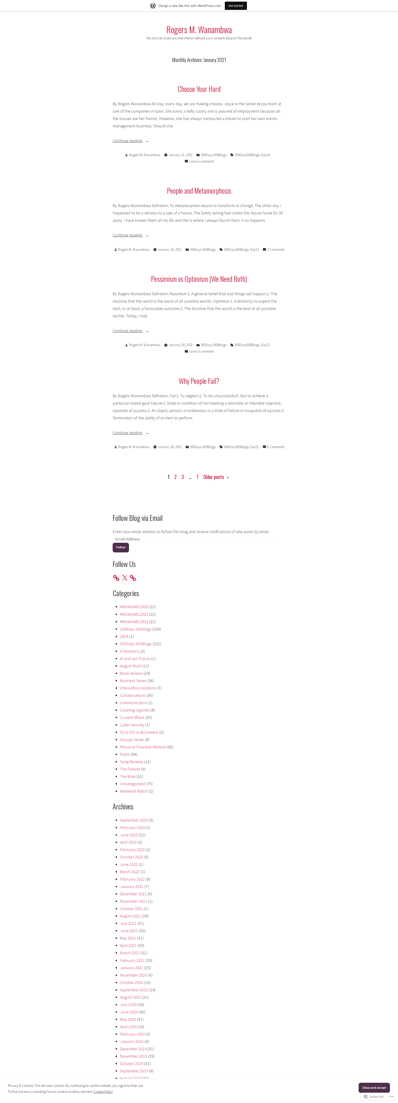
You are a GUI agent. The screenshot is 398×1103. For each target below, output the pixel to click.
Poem (125, 754)
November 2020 (133, 975)
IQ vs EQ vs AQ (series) (139, 732)
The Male (128, 776)
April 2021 (128, 945)
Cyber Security (132, 724)
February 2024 (132, 827)
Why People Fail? (199, 380)
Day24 (265, 155)
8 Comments (275, 447)
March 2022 (130, 871)
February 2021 (132, 960)
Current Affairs (132, 717)
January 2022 (131, 886)
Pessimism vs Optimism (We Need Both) (199, 278)
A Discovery (130, 651)
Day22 (265, 345)
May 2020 (128, 1019)
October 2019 (131, 1063)
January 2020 (131, 1041)
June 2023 (129, 834)
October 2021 (131, 908)
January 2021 (131, 967)
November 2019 (133, 1056)
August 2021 (130, 916)
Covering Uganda (134, 710)
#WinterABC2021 (134, 614)
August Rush (131, 665)
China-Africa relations (138, 688)
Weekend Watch (134, 791)
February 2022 (132, 879)
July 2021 (128, 923)
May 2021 (128, 938)
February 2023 (132, 849)
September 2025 (134, 820)
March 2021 (130, 952)
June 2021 (129, 930)
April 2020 (128, 1026)
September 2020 (134, 989)
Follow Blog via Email (138, 517)
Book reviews (131, 673)
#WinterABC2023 (134, 621)
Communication (133, 702)
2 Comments (275, 250)
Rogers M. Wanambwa (199, 29)
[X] (124, 578)
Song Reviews (131, 761)
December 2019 (133, 1048)
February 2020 (132, 1034)
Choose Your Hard (199, 88)
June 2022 (129, 864)
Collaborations (133, 695)
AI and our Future (135, 658)
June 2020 (129, 1012)
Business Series (133, 680)
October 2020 (131, 982)
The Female (130, 769)
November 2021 (133, 901)
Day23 (254, 249)
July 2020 (128, 1004)
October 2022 (131, 857)
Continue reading (128, 141)
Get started (235, 5)
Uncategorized (132, 783)
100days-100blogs (135, 629)
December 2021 (133, 893)
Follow (120, 547)
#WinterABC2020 (134, 606)
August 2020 (130, 997)
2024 (124, 636)
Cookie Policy (103, 1091)
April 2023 (128, 842)
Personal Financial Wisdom (143, 747)
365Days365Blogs (247, 155)
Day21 (254, 447)
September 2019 (134, 1071)
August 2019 (130, 1078)
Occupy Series (132, 739)
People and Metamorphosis (199, 190)
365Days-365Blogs (213, 155)
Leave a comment (201, 162)
